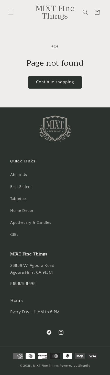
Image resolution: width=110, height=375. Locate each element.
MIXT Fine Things (46, 365)
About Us (18, 175)
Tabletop (18, 199)
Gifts (14, 235)
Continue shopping (55, 82)
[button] (11, 12)
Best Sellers (21, 187)
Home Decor (21, 211)
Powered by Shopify (75, 365)
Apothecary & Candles (30, 223)
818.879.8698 (23, 284)
